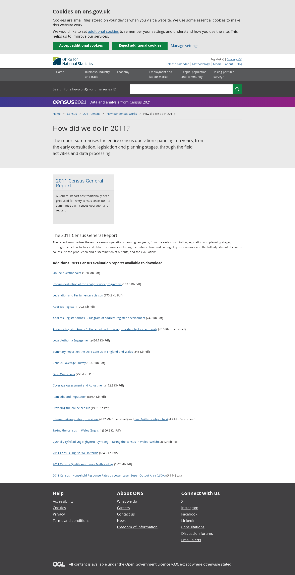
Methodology (201, 64)
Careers (123, 507)
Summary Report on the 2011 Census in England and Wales (93, 352)
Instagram (189, 507)
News (121, 520)
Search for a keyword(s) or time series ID (84, 89)
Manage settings (184, 45)
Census (72, 114)
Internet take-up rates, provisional (76, 419)
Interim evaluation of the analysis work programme (87, 284)
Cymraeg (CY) (234, 59)
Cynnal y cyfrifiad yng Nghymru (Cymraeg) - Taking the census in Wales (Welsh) (106, 442)
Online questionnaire (67, 273)
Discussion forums (197, 533)
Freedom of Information (137, 527)
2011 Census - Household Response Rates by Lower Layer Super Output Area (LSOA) (109, 475)
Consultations (192, 527)
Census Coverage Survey (69, 363)
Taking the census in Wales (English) (77, 430)
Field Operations (64, 374)
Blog (239, 64)
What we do (127, 501)
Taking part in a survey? (224, 74)
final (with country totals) (151, 419)
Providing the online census (71, 408)
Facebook (189, 514)
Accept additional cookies (81, 45)
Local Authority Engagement (72, 340)
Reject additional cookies (140, 45)
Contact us (126, 514)
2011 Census (91, 114)
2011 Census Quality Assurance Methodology (83, 464)
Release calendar (177, 64)
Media (217, 64)
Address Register (64, 307)
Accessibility (63, 501)
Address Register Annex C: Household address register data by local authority (105, 329)
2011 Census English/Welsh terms (75, 453)
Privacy (59, 514)
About (229, 64)
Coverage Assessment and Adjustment (79, 385)
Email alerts (191, 539)
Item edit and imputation (69, 397)
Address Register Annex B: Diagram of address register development (99, 318)
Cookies (59, 507)
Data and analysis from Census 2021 (120, 102)
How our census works (122, 114)
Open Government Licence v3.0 (151, 564)
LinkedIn (188, 520)
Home (60, 72)
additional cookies (103, 31)
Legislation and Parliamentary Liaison (78, 295)
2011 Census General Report (79, 183)
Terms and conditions (71, 520)
